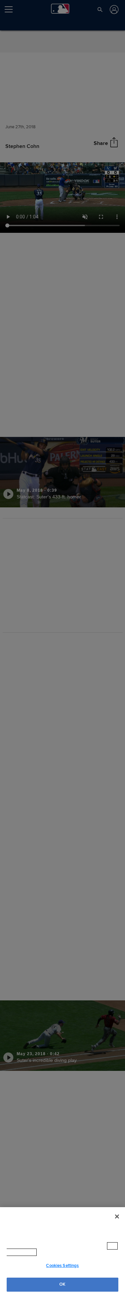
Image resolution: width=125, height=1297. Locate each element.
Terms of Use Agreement (66, 1252)
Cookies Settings (62, 1265)
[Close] (117, 1223)
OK (62, 1284)
